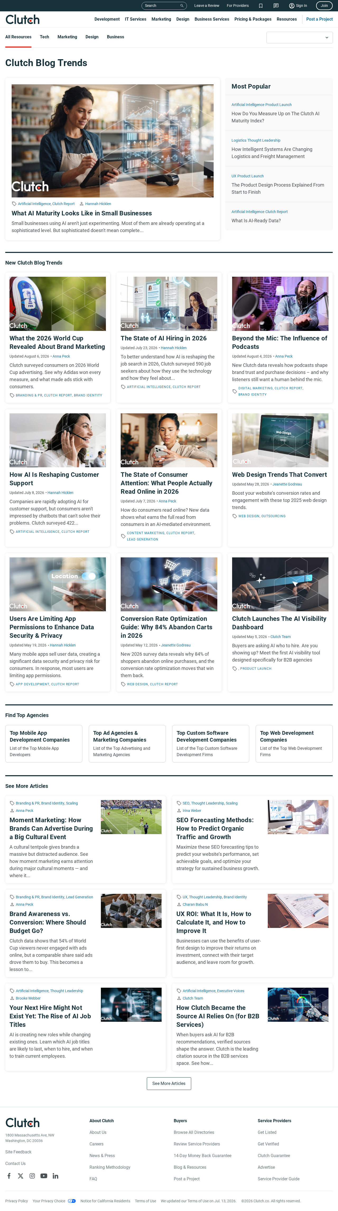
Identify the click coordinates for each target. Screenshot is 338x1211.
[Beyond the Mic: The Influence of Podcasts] (280, 337)
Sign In (301, 5)
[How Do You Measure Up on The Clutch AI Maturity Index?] (279, 113)
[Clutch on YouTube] (44, 1176)
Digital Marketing (255, 388)
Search (150, 5)
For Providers (238, 5)
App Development (32, 684)
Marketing (161, 19)
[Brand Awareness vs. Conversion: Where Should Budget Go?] (85, 933)
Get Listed (267, 1132)
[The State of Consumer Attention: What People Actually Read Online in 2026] (168, 478)
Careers (97, 1144)
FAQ (93, 1178)
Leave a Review (206, 5)
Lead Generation (142, 539)
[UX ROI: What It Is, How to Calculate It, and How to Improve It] (252, 933)
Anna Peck (61, 356)
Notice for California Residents (105, 1201)
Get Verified (268, 1144)
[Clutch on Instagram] (32, 1176)
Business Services (212, 19)
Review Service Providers (197, 1144)
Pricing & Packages (252, 19)
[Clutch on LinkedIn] (55, 1176)
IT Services (135, 19)
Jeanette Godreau (287, 484)
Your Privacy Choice (49, 1201)
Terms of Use (145, 1201)
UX (234, 176)
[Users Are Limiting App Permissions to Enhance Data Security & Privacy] (57, 622)
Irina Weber (192, 810)
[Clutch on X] (20, 1176)
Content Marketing (146, 533)
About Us (98, 1132)
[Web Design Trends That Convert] (280, 478)
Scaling (72, 803)
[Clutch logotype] (22, 19)
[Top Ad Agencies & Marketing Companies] (127, 743)
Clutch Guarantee (274, 1155)
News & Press (102, 1155)
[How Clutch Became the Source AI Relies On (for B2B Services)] (252, 1027)
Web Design (249, 516)
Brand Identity (88, 395)
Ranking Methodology (110, 1167)
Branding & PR (29, 395)
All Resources (18, 36)
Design (182, 19)
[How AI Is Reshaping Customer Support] (57, 478)
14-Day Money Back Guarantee (202, 1155)
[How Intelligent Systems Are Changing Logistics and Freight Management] (279, 148)
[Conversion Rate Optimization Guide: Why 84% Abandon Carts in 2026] (168, 622)
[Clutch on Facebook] (9, 1176)
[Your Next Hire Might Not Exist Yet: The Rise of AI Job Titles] (85, 1027)
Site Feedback (18, 1151)
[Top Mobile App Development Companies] (44, 743)
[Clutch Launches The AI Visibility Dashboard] (280, 622)
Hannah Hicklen (98, 204)
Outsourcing (273, 516)
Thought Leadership (263, 140)
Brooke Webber (28, 998)
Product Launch (278, 105)
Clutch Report (63, 204)
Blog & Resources (190, 1167)
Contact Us (15, 1163)
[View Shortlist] (260, 5)
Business (115, 36)
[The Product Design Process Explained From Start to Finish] (279, 184)
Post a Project (319, 19)
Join (324, 5)
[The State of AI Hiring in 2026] (168, 337)
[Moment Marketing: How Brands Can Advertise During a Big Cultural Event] (85, 839)
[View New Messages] (276, 5)
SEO (186, 803)
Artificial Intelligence (34, 204)
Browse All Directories (194, 1132)
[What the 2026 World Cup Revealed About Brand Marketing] (57, 337)
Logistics (239, 140)
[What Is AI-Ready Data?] (279, 216)
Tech (44, 36)
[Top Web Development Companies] (294, 743)
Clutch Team (280, 637)
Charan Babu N (195, 904)
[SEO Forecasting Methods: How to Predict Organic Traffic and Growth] (252, 839)
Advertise (266, 1167)
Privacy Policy (16, 1201)
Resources (287, 19)
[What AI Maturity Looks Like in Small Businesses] (112, 159)
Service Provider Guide (278, 1178)
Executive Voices (230, 991)
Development (107, 19)
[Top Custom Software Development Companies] (210, 743)
